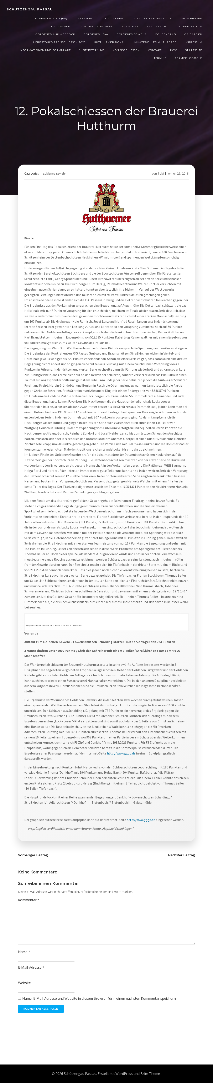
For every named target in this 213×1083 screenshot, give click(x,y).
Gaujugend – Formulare (151, 18)
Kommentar (28, 900)
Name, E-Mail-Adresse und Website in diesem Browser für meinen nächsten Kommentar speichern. (99, 998)
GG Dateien (130, 26)
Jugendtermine (91, 50)
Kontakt (155, 50)
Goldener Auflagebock (55, 34)
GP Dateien (193, 34)
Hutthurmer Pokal (109, 42)
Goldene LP (156, 26)
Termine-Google (188, 58)
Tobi (161, 173)
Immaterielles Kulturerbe (155, 42)
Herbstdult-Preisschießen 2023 (59, 42)
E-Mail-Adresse (31, 967)
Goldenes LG (165, 34)
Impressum (193, 42)
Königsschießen (126, 50)
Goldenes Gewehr (131, 34)
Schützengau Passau (30, 9)
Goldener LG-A (95, 34)
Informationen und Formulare (45, 50)
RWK (173, 50)
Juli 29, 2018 (180, 173)
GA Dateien (114, 18)
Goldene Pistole (188, 26)
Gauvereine (60, 26)
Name (24, 951)
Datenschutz (86, 18)
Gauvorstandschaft (95, 26)
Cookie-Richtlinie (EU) (49, 18)
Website (24, 983)
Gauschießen (191, 18)
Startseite (193, 50)
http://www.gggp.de (121, 753)
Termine (160, 58)
